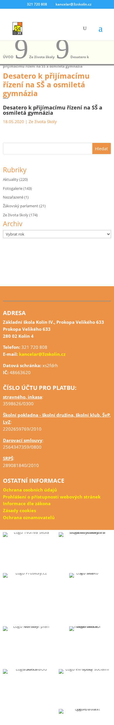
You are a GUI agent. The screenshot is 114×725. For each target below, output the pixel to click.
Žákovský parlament (20, 205)
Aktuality (10, 179)
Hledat (101, 148)
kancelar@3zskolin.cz (42, 354)
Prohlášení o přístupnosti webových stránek (52, 497)
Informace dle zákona (27, 503)
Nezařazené (13, 197)
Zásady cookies (19, 510)
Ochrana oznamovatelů (29, 517)
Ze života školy (43, 121)
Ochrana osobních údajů (30, 490)
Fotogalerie (13, 188)
